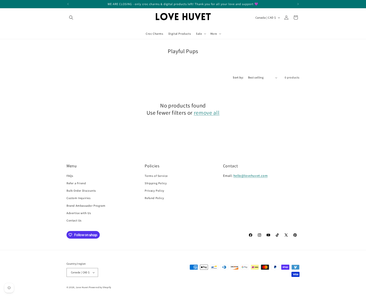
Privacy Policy (154, 190)
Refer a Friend (76, 183)
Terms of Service (156, 176)
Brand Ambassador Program (86, 206)
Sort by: (238, 77)
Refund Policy (154, 198)
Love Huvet (82, 287)
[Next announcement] (298, 4)
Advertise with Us (79, 213)
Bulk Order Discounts (81, 190)
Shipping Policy (156, 183)
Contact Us (74, 220)
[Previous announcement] (68, 4)
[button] (71, 17)
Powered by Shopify (100, 287)
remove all (207, 112)
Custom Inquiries (79, 198)
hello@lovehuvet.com (250, 175)
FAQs (70, 176)
